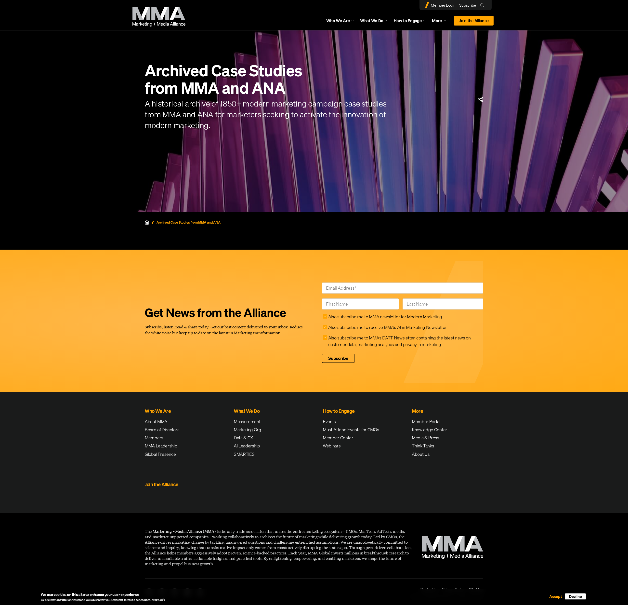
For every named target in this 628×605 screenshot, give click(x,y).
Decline (575, 596)
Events (329, 421)
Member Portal (426, 421)
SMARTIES (244, 454)
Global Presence (160, 454)
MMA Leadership (161, 445)
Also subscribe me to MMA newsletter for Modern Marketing (385, 316)
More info (158, 600)
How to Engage (408, 20)
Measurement (247, 421)
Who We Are (338, 20)
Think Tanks (423, 445)
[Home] (147, 222)
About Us (421, 454)
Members (154, 437)
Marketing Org (247, 429)
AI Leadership (247, 445)
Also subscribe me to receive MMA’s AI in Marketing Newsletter (387, 327)
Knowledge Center (429, 429)
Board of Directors (162, 429)
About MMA (156, 421)
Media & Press (425, 437)
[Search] (483, 5)
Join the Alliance (474, 20)
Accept (555, 596)
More (441, 22)
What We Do (371, 20)
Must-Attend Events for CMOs (351, 429)
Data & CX (243, 437)
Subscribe (467, 5)
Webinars (331, 445)
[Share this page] (480, 99)
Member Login (443, 5)
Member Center (338, 437)
